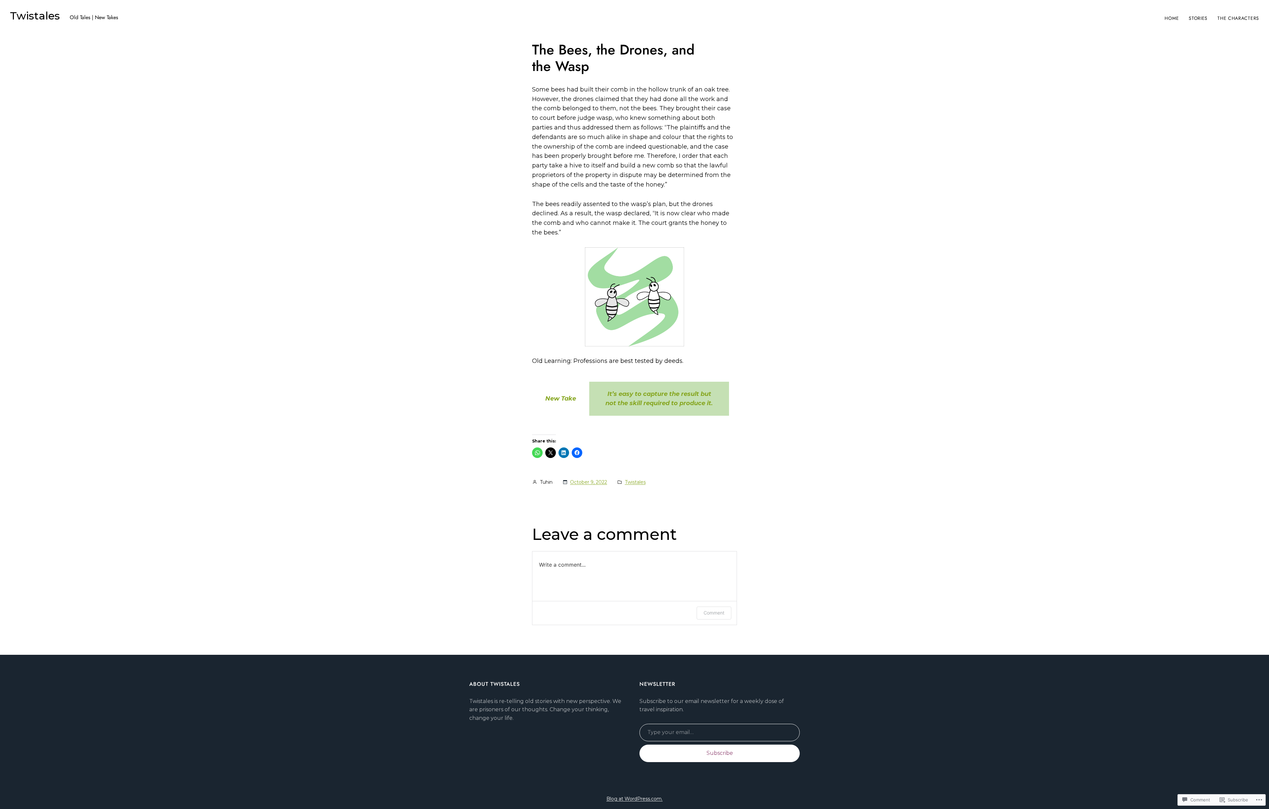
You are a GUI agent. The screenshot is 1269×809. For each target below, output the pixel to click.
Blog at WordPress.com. (634, 799)
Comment (714, 613)
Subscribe (720, 753)
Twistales (35, 15)
